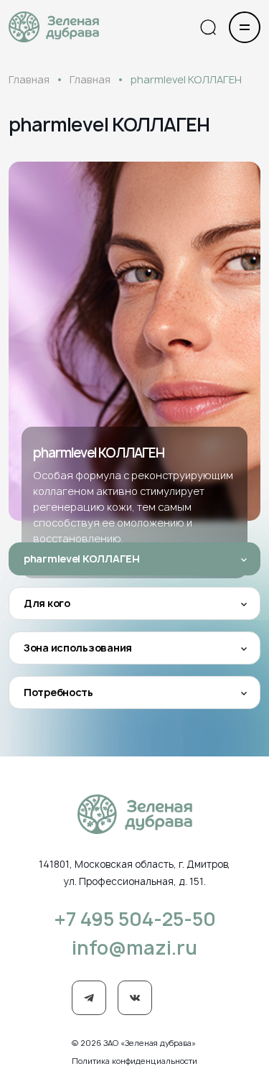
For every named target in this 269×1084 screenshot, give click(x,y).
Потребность (58, 692)
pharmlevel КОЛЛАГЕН (82, 558)
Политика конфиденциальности (134, 1060)
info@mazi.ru (134, 947)
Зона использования (78, 647)
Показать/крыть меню (244, 27)
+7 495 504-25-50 (135, 918)
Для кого (47, 603)
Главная (29, 79)
